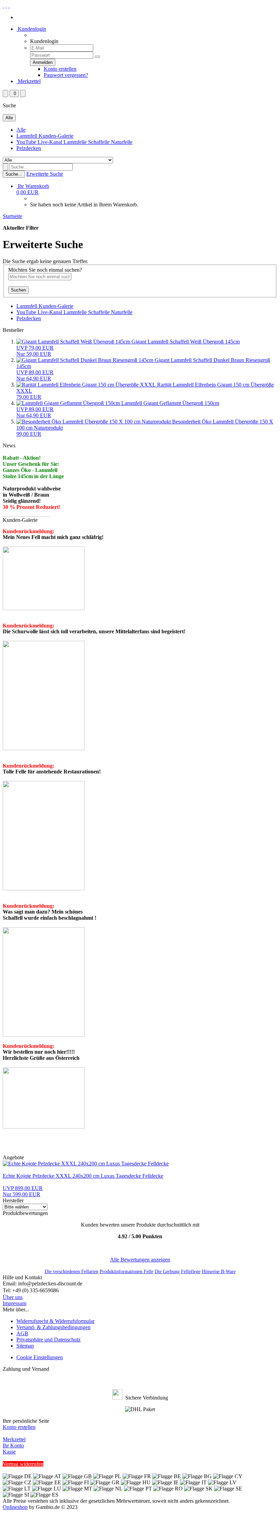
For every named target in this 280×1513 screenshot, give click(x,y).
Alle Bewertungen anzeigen (140, 1259)
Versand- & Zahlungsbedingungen (53, 1327)
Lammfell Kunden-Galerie (44, 136)
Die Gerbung (167, 1271)
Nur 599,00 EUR (23, 1191)
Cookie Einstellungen (39, 1357)
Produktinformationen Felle (126, 1271)
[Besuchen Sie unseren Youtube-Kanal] (9, 6)
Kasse (9, 1452)
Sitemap (25, 1346)
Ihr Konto (13, 1445)
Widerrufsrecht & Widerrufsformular (55, 1321)
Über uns (13, 1297)
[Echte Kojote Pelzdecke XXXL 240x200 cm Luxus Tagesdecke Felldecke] (86, 1163)
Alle (21, 130)
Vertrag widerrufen (23, 1464)
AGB (22, 1333)
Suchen (18, 290)
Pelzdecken (28, 148)
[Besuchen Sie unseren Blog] (6, 6)
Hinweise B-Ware (219, 1271)
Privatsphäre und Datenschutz (48, 1339)
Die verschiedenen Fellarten (71, 1271)
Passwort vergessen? (66, 75)
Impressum (14, 1303)
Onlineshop (15, 1507)
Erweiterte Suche (44, 174)
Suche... (13, 174)
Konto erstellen (60, 69)
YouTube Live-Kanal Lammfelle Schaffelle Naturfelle (74, 142)
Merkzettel (28, 81)
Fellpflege (190, 1271)
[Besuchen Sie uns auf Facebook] (3, 6)
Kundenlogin (31, 29)
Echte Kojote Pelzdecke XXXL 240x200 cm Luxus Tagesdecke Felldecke (83, 1176)
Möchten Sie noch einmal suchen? (45, 270)
